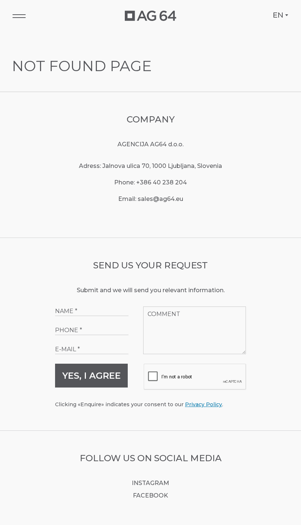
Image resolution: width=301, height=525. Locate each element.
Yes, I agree (91, 375)
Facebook (150, 495)
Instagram (150, 483)
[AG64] (150, 16)
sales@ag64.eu (160, 198)
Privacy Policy (203, 404)
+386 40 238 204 (161, 182)
